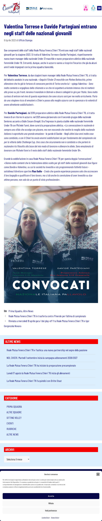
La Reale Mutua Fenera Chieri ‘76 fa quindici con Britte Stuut (34, 380)
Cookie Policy (46, 517)
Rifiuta (51, 503)
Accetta (51, 496)
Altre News (28, 311)
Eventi (10, 423)
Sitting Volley (14, 417)
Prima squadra (15, 311)
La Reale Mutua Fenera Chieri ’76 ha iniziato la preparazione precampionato (41, 365)
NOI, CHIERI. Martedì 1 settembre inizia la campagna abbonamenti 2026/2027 (42, 357)
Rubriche (11, 428)
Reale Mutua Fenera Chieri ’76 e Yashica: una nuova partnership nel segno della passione (47, 350)
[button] (98, 474)
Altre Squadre (14, 412)
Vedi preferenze (51, 510)
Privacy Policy (55, 517)
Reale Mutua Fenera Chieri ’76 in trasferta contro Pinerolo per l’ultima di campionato (47, 316)
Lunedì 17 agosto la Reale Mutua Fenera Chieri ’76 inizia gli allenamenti (38, 373)
